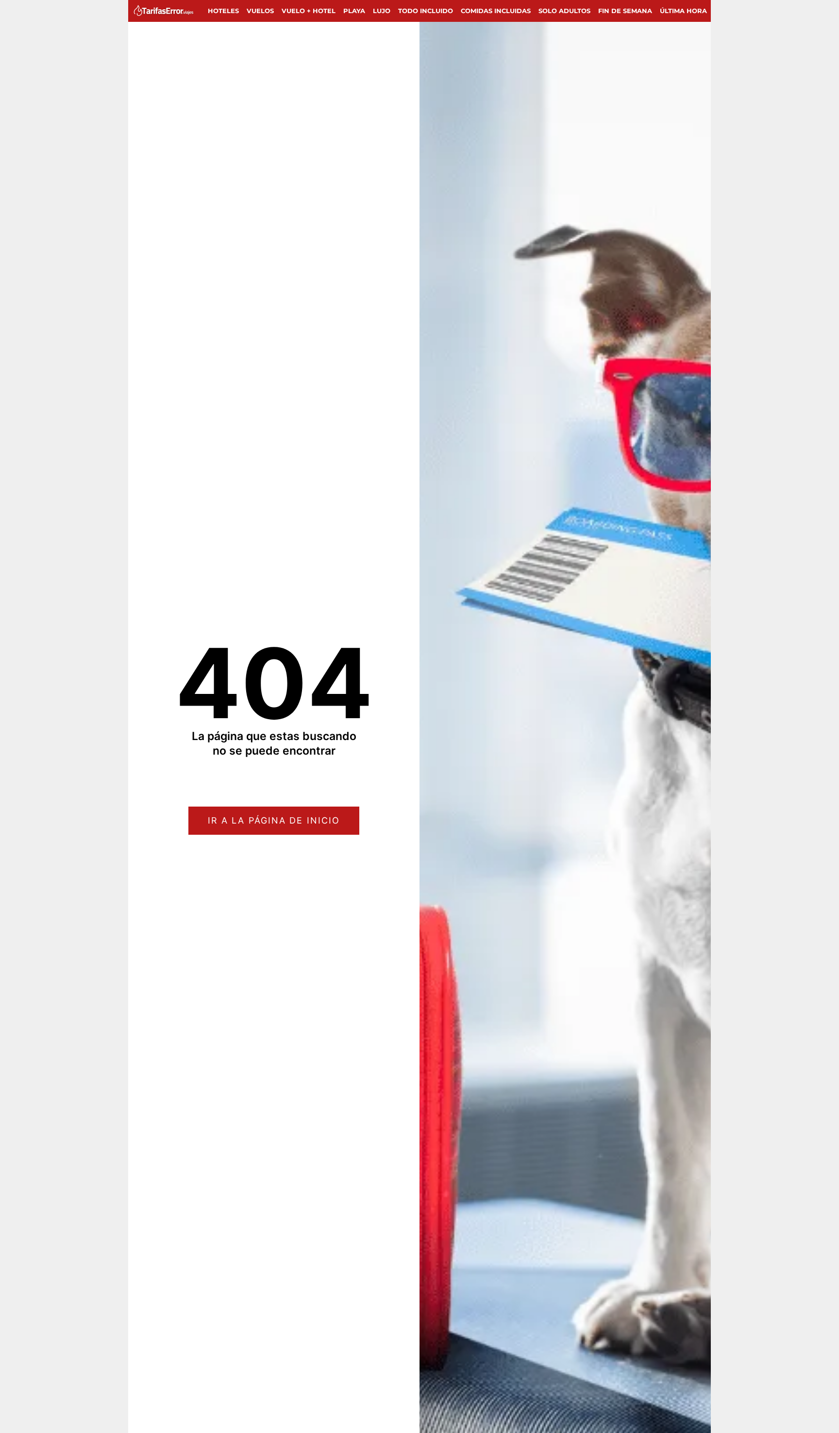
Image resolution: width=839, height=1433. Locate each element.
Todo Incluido (425, 11)
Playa (354, 11)
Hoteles (223, 11)
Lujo (381, 11)
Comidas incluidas (496, 11)
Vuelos (260, 11)
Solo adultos (564, 11)
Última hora (683, 11)
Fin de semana (625, 11)
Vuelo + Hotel (309, 11)
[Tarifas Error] (166, 11)
